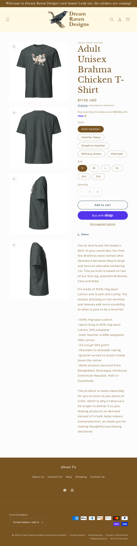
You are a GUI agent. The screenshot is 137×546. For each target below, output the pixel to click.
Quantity (83, 184)
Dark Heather (91, 129)
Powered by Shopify (55, 535)
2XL (84, 176)
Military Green (91, 153)
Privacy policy (77, 535)
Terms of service (119, 538)
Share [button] (85, 234)
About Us (38, 476)
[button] (8, 19)
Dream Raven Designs (32, 535)
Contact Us (97, 476)
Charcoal (117, 153)
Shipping (83, 105)
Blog (69, 476)
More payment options (102, 224)
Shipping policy (99, 538)
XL (117, 168)
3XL (98, 176)
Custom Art (55, 476)
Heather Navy (91, 137)
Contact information (117, 535)
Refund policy (95, 535)
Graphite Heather (94, 145)
